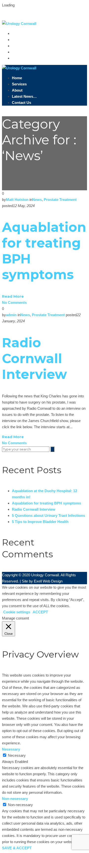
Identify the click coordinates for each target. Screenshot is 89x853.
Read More (13, 296)
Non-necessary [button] (15, 798)
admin (11, 315)
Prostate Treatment (60, 199)
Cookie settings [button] (16, 612)
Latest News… (26, 52)
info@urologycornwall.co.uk (26, 17)
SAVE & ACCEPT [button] (17, 848)
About (18, 45)
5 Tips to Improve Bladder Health (40, 522)
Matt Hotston (17, 199)
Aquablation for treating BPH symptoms (46, 503)
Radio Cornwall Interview (34, 358)
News (37, 199)
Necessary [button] (11, 749)
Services (20, 39)
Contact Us (23, 58)
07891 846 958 (39, 11)
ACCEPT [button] (40, 612)
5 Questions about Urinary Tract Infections (48, 515)
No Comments (14, 302)
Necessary (17, 755)
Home (18, 33)
